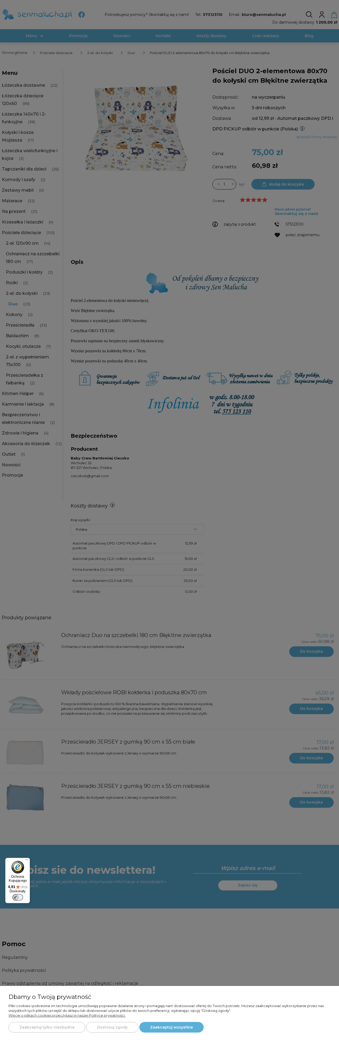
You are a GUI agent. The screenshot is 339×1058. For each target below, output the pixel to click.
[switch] (17, 897)
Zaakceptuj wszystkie (171, 1027)
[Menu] (27, 861)
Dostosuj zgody (112, 1027)
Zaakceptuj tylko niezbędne (46, 1027)
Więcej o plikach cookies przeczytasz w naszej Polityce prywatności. (67, 1015)
